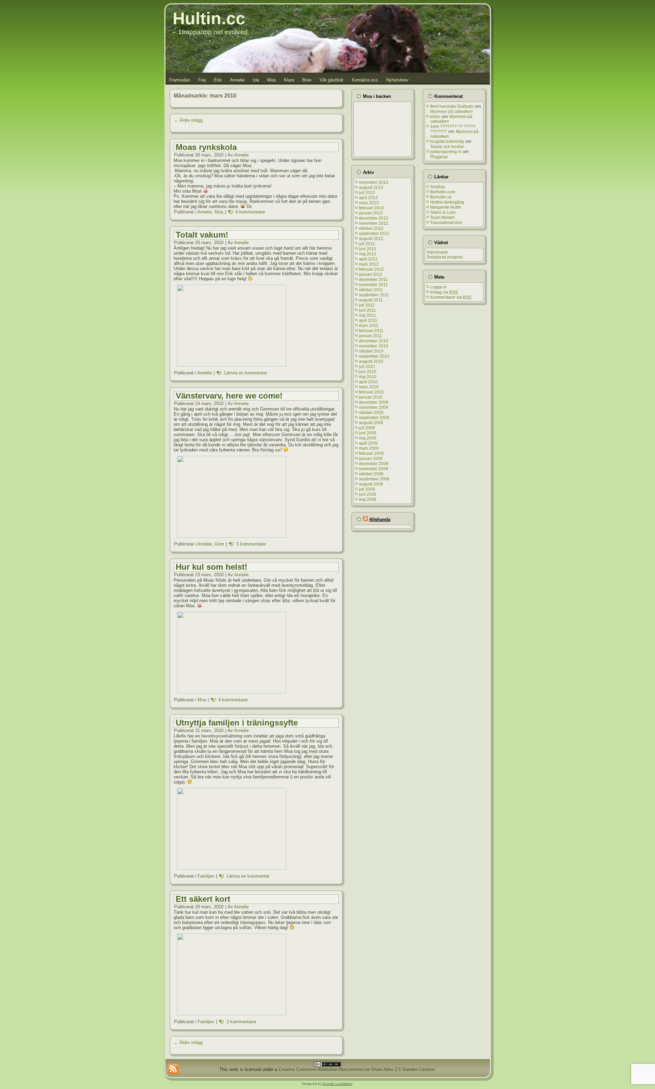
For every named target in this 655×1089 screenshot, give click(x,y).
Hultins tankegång (447, 202)
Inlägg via (444, 292)
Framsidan (179, 80)
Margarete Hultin (445, 207)
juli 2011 (367, 305)
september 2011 (374, 295)
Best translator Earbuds (452, 106)
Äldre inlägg (188, 120)
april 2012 (368, 259)
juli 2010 (367, 366)
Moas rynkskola (206, 147)
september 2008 (374, 479)
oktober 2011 (371, 289)
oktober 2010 (371, 351)
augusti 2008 (371, 484)
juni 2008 (367, 494)
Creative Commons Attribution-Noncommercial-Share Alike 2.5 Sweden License (356, 1069)
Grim (219, 544)
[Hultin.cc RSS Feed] (173, 1068)
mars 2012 (369, 264)
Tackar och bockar (447, 146)
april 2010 (368, 381)
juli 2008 (367, 489)
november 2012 (373, 223)
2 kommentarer (241, 1021)
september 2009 (374, 417)
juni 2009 (367, 433)
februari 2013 (371, 208)
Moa (271, 80)
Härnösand (437, 252)
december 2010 (373, 341)
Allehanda (379, 519)
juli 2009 (367, 428)
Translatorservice (446, 222)
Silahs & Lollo (443, 212)
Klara (289, 80)
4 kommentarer (250, 211)
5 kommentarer (251, 544)
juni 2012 (367, 249)
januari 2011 (370, 335)
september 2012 (374, 233)
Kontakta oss (365, 80)
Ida (256, 80)
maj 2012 (367, 254)
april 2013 (368, 197)
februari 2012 (371, 269)
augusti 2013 (371, 187)
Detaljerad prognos (445, 257)
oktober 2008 (371, 474)
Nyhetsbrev (397, 80)
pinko (435, 116)
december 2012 (373, 218)
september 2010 (374, 356)
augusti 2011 (371, 300)
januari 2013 (370, 213)
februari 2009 (371, 453)
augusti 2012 (371, 238)
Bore (306, 80)
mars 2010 (369, 387)
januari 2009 (370, 458)
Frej (202, 80)
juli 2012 (367, 243)
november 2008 (373, 468)
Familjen (206, 876)
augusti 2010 (371, 361)
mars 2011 (368, 325)
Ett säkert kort (203, 899)
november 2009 (373, 407)
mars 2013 (369, 202)
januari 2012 (370, 274)
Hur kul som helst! (211, 566)
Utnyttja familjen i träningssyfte (237, 722)
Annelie (237, 80)
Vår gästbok (332, 80)
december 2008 (373, 463)
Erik (218, 80)
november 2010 (373, 346)
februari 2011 (371, 330)
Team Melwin (442, 217)
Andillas (437, 186)
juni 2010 (367, 371)
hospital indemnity (447, 141)
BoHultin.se (441, 197)
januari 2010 (370, 397)
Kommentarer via (450, 297)
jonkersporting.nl (445, 151)
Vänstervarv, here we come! (229, 395)
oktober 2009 (371, 412)
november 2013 (373, 182)
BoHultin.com (442, 192)
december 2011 (373, 279)
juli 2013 (367, 192)
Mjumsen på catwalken (451, 111)
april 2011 (368, 320)
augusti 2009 (371, 422)
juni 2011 (367, 310)
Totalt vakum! (202, 234)
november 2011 (373, 284)
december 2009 (373, 402)
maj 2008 (367, 499)
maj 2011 (367, 315)
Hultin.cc (209, 18)
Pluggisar (439, 156)
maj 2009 (367, 438)
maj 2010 (367, 376)
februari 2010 (371, 392)
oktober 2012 (371, 228)
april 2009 (368, 443)
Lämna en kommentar (245, 372)
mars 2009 (369, 448)
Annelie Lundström (337, 1084)
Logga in (438, 287)
